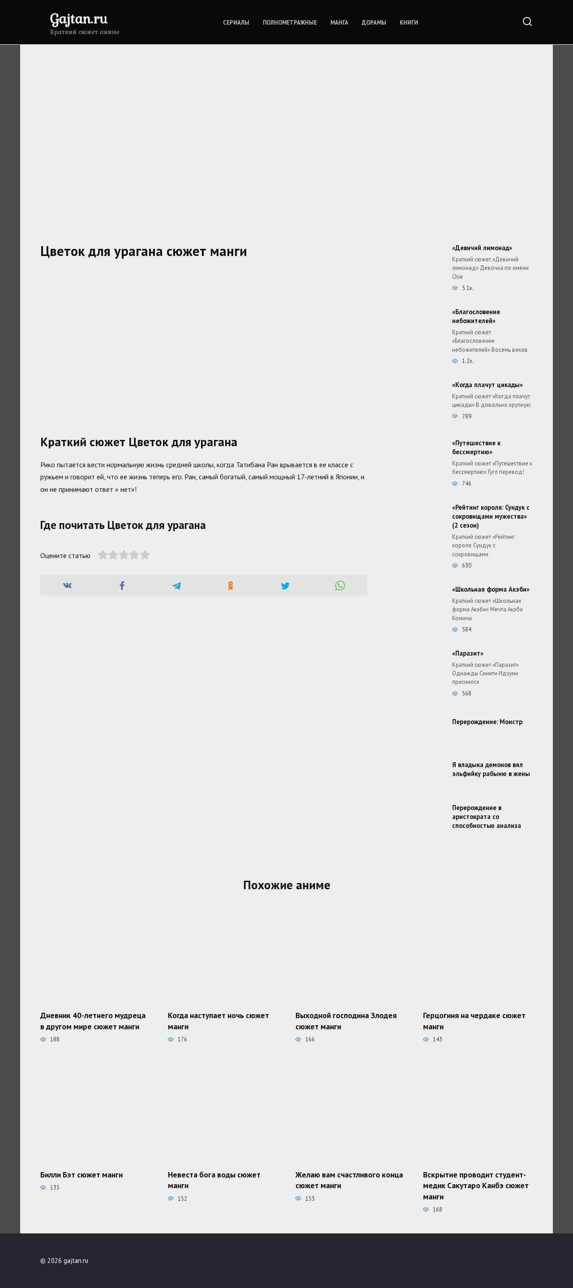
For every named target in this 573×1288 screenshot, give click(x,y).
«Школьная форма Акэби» (491, 589)
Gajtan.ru (78, 18)
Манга (339, 22)
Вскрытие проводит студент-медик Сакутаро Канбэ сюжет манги (476, 1185)
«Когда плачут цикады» (487, 384)
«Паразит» (467, 653)
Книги (409, 22)
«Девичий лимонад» (482, 247)
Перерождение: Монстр (487, 721)
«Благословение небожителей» (476, 316)
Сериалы (236, 22)
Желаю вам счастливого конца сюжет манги (349, 1179)
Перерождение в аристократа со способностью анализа (486, 816)
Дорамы (374, 22)
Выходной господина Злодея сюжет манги (346, 1021)
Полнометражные (290, 22)
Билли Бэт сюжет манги (81, 1174)
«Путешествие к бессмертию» (476, 447)
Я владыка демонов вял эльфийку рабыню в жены (491, 769)
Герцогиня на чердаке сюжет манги (474, 1021)
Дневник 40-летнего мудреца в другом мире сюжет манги (92, 1021)
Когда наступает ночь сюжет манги (218, 1021)
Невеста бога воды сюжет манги (214, 1179)
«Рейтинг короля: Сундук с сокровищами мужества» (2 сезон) (491, 516)
